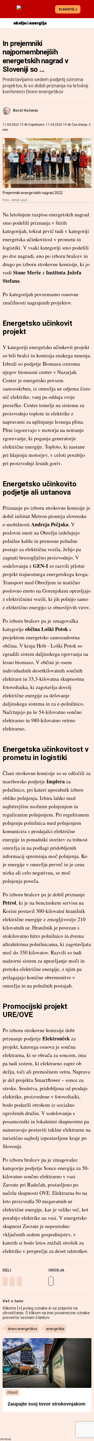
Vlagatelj (68, 9)
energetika (55, 1329)
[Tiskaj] (51, 1281)
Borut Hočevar (25, 110)
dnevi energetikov (22, 1329)
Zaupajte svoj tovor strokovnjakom (46, 1404)
